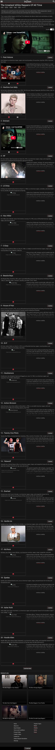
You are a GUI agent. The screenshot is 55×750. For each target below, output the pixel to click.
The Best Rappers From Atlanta (11, 687)
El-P (5, 343)
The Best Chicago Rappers (35, 687)
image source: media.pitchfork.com (13, 352)
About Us (16, 725)
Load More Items (27, 668)
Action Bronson (10, 403)
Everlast (7, 491)
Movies (36, 727)
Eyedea (7, 578)
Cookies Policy (17, 734)
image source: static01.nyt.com (13, 194)
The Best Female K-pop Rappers (37, 718)
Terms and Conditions (19, 730)
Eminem (6, 121)
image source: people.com (13, 224)
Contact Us (16, 736)
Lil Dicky (6, 186)
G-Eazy (5, 246)
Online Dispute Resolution (20, 738)
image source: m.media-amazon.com (13, 412)
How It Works (17, 728)
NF (4, 156)
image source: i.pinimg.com (13, 646)
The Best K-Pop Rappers (9, 718)
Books (35, 725)
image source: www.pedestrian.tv (13, 382)
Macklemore (9, 373)
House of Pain (8, 305)
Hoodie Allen (9, 637)
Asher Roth (8, 607)
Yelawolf (7, 461)
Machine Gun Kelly (10, 87)
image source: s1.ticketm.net (13, 542)
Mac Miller (7, 216)
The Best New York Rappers (10, 703)
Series (35, 730)
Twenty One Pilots (11, 433)
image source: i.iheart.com (13, 452)
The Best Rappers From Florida (37, 703)
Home (15, 723)
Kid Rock (7, 549)
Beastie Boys (8, 276)
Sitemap (16, 740)
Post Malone (8, 57)
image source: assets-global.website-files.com (13, 336)
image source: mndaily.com (13, 586)
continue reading (40, 72)
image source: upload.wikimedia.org (13, 284)
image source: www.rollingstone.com (13, 254)
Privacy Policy (17, 732)
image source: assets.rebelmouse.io (13, 179)
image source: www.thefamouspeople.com (13, 114)
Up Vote (50, 57)
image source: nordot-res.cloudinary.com (13, 500)
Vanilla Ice (8, 521)
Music (35, 732)
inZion (27, 1)
